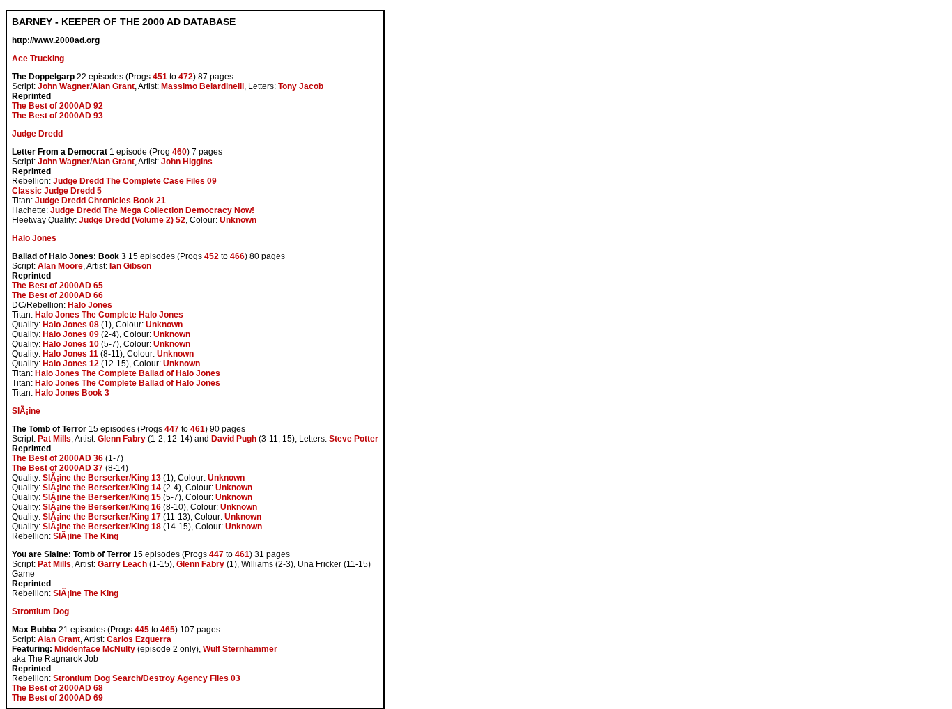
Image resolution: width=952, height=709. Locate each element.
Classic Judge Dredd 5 (57, 191)
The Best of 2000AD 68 (57, 688)
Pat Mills (54, 439)
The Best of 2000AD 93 (57, 115)
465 (167, 629)
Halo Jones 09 (71, 334)
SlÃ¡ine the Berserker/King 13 (102, 478)
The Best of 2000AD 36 (57, 458)
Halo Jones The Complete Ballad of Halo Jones (127, 373)
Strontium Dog (40, 611)
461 (197, 429)
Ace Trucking (38, 58)
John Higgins (187, 161)
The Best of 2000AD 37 (57, 468)
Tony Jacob (300, 86)
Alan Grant (113, 86)
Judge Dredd (37, 134)
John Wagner (64, 86)
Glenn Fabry (122, 439)
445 (142, 629)
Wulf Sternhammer (240, 649)
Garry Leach (122, 564)
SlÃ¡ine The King (85, 536)
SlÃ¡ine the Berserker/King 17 (102, 517)
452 (211, 256)
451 (160, 76)
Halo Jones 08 (71, 324)
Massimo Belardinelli (202, 86)
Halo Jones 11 (70, 354)
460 (179, 152)
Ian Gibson (130, 266)
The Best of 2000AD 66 (57, 295)
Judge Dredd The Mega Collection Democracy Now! (152, 210)
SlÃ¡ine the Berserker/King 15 (102, 497)
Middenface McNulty (94, 649)
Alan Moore (60, 266)
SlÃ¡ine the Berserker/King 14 (102, 487)
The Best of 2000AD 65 (57, 285)
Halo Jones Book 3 (72, 393)
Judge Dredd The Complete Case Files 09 (135, 181)
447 (171, 429)
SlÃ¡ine (26, 411)
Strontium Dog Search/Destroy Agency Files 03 (146, 678)
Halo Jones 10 (71, 344)
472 (185, 76)
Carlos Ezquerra (139, 639)
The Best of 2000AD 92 (57, 106)
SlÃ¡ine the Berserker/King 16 (102, 507)
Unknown (238, 220)
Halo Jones (34, 238)
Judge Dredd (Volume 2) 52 (132, 220)
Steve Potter (353, 439)
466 (237, 256)
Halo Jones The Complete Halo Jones (109, 315)
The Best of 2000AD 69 (57, 698)
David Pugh (233, 439)
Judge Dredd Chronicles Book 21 (100, 200)
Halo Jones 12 (71, 363)
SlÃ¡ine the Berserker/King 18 (102, 526)
